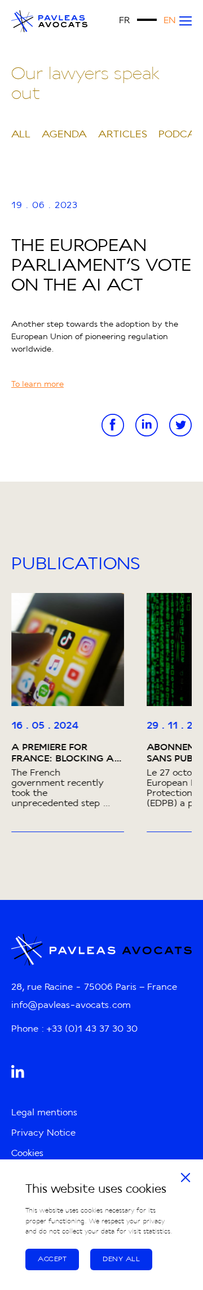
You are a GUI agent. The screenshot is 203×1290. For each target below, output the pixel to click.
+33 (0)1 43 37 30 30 (92, 1029)
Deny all (121, 1259)
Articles (122, 135)
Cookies (27, 1153)
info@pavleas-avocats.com (71, 1005)
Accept (52, 1259)
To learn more (37, 385)
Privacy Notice (43, 1133)
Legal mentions (44, 1113)
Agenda (64, 135)
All (20, 135)
